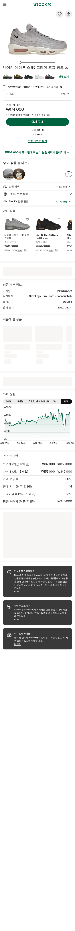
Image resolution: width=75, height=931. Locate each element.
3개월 (20, 401)
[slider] (20, 62)
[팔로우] (59, 14)
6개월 (32, 401)
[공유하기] (68, 14)
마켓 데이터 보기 (37, 140)
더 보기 (41, 591)
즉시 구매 (37, 122)
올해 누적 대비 (43, 401)
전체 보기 (63, 76)
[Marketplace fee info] (48, 115)
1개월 (8, 401)
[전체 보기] (68, 174)
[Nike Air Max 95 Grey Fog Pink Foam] (8, 174)
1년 (54, 401)
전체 (66, 401)
